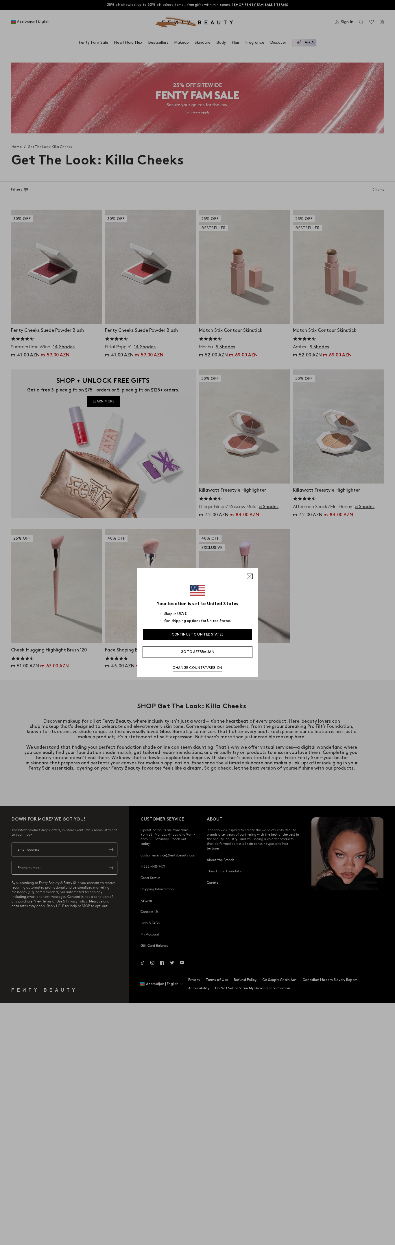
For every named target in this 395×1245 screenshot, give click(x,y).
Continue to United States (198, 634)
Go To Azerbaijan (197, 651)
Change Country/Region (197, 667)
